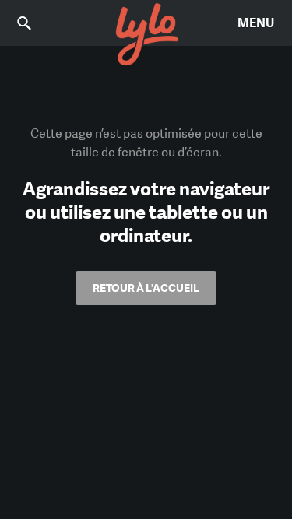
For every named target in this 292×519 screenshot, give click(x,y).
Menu (255, 23)
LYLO (146, 35)
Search (35, 23)
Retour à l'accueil (146, 288)
